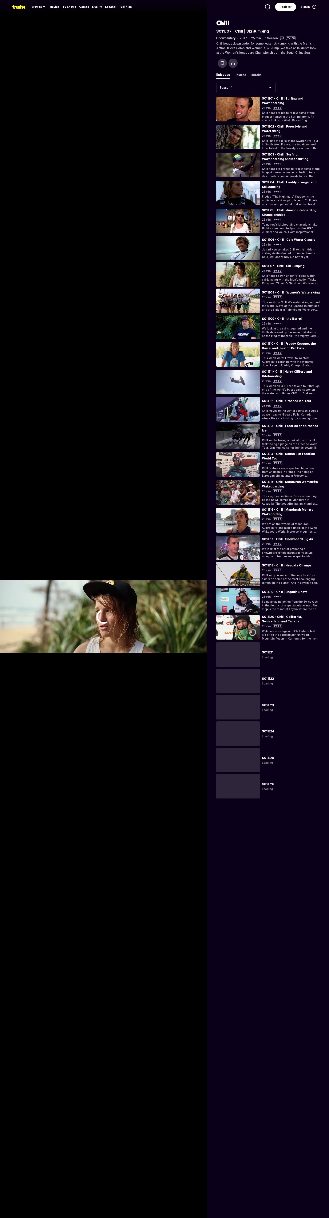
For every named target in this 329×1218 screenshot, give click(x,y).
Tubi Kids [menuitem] (125, 6)
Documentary (226, 38)
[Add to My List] (222, 63)
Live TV (97, 6)
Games (84, 6)
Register (285, 6)
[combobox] (245, 87)
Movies (54, 6)
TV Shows (69, 6)
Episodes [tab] (223, 75)
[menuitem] (39, 7)
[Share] (233, 63)
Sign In (305, 6)
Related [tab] (240, 75)
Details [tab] (256, 75)
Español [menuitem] (110, 6)
